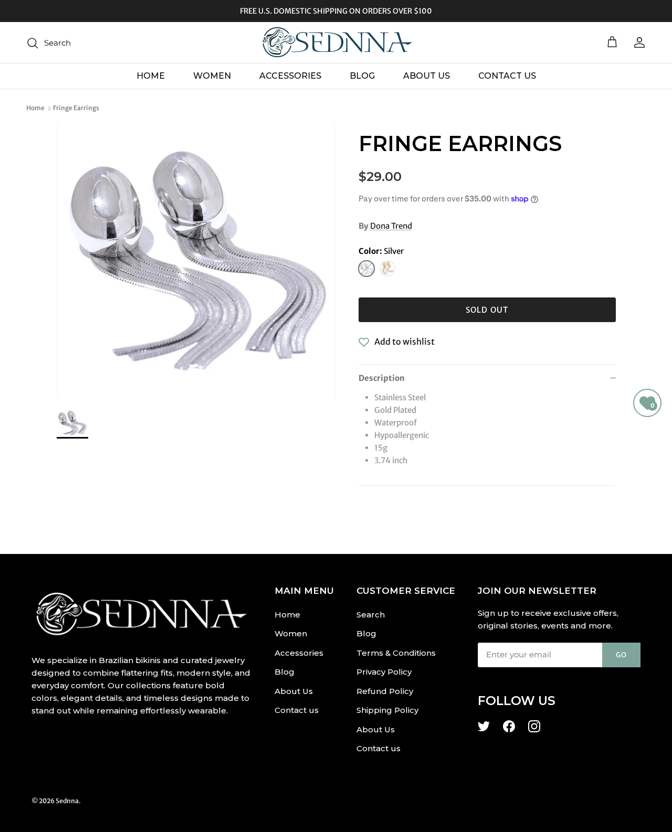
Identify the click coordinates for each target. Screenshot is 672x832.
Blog (362, 76)
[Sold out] (366, 268)
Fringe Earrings (76, 108)
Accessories (290, 76)
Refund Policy (384, 691)
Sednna (67, 801)
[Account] (637, 42)
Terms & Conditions (396, 653)
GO (621, 654)
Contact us (507, 76)
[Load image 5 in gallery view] (196, 260)
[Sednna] (336, 42)
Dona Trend (391, 226)
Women (212, 76)
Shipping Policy (387, 710)
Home (150, 76)
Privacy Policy (384, 672)
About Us (426, 76)
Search (370, 615)
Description (382, 378)
